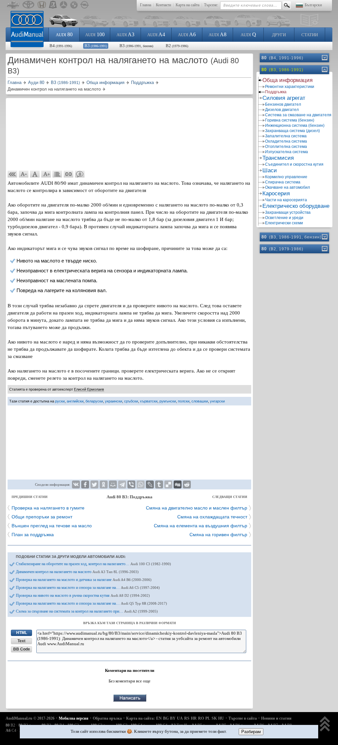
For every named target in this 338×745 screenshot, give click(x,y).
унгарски (217, 401)
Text (21, 641)
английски (75, 401)
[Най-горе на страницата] (325, 724)
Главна (145, 5)
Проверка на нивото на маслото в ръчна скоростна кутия (83, 595)
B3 (95, 45)
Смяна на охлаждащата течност (212, 516)
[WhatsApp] (141, 484)
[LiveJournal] (150, 484)
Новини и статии (276, 718)
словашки (199, 401)
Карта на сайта (187, 5)
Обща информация (287, 80)
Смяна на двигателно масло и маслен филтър (196, 507)
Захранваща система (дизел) (292, 130)
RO (201, 718)
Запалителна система (286, 136)
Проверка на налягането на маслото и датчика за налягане (84, 579)
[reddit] (187, 484)
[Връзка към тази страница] (69, 174)
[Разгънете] (324, 57)
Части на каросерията (286, 200)
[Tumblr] (159, 484)
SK (214, 718)
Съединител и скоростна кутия (294, 164)
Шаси (269, 170)
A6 (187, 34)
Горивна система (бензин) (289, 120)
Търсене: (211, 5)
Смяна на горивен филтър (218, 534)
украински (113, 401)
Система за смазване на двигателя (298, 115)
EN (159, 718)
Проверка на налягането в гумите (48, 507)
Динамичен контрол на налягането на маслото (77, 571)
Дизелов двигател (282, 109)
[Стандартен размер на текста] (35, 174)
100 (95, 34)
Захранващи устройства (288, 212)
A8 (217, 34)
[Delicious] (168, 484)
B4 (61, 45)
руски (60, 401)
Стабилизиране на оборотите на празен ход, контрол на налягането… (93, 564)
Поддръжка (276, 92)
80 (64, 34)
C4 (11, 730)
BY (173, 718)
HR (194, 718)
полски (183, 401)
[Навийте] (324, 69)
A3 (125, 34)
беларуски (94, 401)
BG (166, 718)
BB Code (21, 649)
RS (186, 718)
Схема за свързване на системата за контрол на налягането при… (87, 611)
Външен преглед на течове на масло (52, 525)
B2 (177, 45)
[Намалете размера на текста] (24, 174)
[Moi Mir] (113, 484)
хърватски (148, 401)
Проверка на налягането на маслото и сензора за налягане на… (88, 587)
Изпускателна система (286, 152)
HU (221, 718)
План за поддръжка (33, 534)
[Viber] (131, 484)
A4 (156, 34)
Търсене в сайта (242, 718)
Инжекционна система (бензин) (294, 125)
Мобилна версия (73, 718)
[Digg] (178, 484)
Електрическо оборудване (295, 206)
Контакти (163, 5)
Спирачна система (282, 182)
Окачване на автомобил (287, 187)
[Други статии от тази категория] (57, 174)
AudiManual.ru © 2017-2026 (30, 718)
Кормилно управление (286, 177)
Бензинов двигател (283, 104)
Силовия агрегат (283, 98)
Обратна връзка (107, 718)
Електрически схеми (284, 223)
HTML (21, 632)
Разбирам (251, 731)
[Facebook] (85, 484)
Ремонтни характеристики (289, 86)
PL (207, 718)
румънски (167, 401)
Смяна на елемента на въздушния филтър (200, 525)
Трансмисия (278, 158)
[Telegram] (122, 484)
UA (180, 718)
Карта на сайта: (140, 718)
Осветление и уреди (284, 217)
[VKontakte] (76, 484)
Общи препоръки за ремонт (42, 516)
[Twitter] (94, 484)
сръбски (131, 401)
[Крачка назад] (12, 174)
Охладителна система (286, 141)
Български (313, 5)
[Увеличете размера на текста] (46, 174)
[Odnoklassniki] (104, 484)
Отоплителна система (286, 146)
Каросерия (276, 193)
